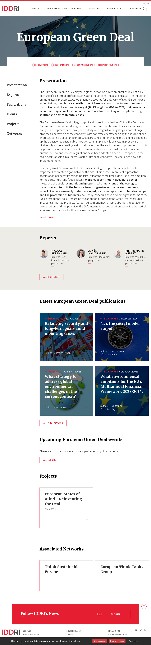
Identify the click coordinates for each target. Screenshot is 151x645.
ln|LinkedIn (145, 630)
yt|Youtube (136, 630)
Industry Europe (61, 65)
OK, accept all (100, 641)
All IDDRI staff (51, 277)
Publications (16, 104)
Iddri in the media (31, 634)
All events (49, 460)
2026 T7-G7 (94, 8)
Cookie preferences (117, 634)
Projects (13, 124)
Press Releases (74, 631)
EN (148, 3)
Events (12, 114)
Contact (27, 631)
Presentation (17, 85)
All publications (53, 423)
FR (144, 3)
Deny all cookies (117, 641)
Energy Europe (41, 65)
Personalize (133, 641)
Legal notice (114, 631)
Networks (14, 133)
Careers (70, 634)
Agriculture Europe (83, 65)
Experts (13, 95)
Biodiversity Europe (107, 65)
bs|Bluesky (141, 630)
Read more (47, 217)
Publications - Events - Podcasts (64, 8)
